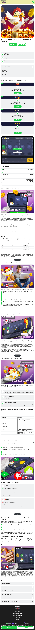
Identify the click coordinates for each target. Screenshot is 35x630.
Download (21, 44)
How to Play (4, 70)
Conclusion (4, 74)
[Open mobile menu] (33, 2)
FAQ (2, 75)
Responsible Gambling (17, 613)
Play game (12, 44)
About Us (17, 619)
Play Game (9, 627)
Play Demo (17, 151)
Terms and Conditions (17, 615)
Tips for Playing (4, 71)
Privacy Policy (17, 611)
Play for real (17, 148)
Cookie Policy (17, 617)
